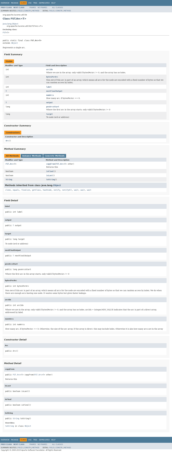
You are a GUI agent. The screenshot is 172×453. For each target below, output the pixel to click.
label (49, 87)
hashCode (47, 190)
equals (16, 190)
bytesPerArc (52, 77)
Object (14, 43)
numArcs (50, 95)
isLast (49, 175)
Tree (35, 3)
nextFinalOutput (54, 91)
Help (53, 3)
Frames (32, 7)
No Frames (42, 7)
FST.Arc (9, 164)
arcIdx (49, 69)
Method (35, 11)
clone (8, 190)
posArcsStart (52, 107)
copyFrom (50, 164)
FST (4, 32)
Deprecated (44, 3)
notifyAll (67, 190)
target (49, 114)
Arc (7, 141)
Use (30, 3)
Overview (5, 3)
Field (20, 11)
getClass (36, 190)
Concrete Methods (54, 156)
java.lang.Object (10, 24)
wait (76, 190)
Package (14, 3)
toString (50, 179)
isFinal (50, 171)
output (49, 102)
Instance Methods (31, 156)
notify (57, 190)
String (9, 179)
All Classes (57, 7)
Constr (27, 11)
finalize (25, 190)
